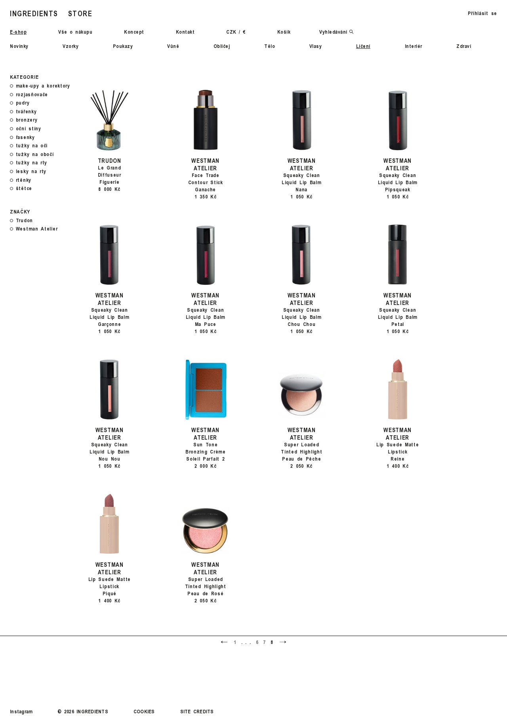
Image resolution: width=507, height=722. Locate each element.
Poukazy (123, 46)
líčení (363, 46)
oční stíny (28, 129)
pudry (23, 103)
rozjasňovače (32, 94)
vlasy (315, 46)
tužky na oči (32, 146)
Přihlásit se (482, 13)
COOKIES (144, 711)
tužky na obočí (35, 154)
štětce (24, 188)
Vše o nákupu (75, 31)
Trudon (24, 220)
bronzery (27, 120)
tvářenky (26, 112)
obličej (221, 46)
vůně (173, 46)
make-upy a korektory (43, 86)
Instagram (21, 711)
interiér (413, 46)
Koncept (134, 31)
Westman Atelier (37, 229)
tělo (269, 46)
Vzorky (70, 46)
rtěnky (23, 180)
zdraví (463, 46)
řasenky (25, 137)
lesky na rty (31, 171)
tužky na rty (31, 163)
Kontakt (185, 31)
